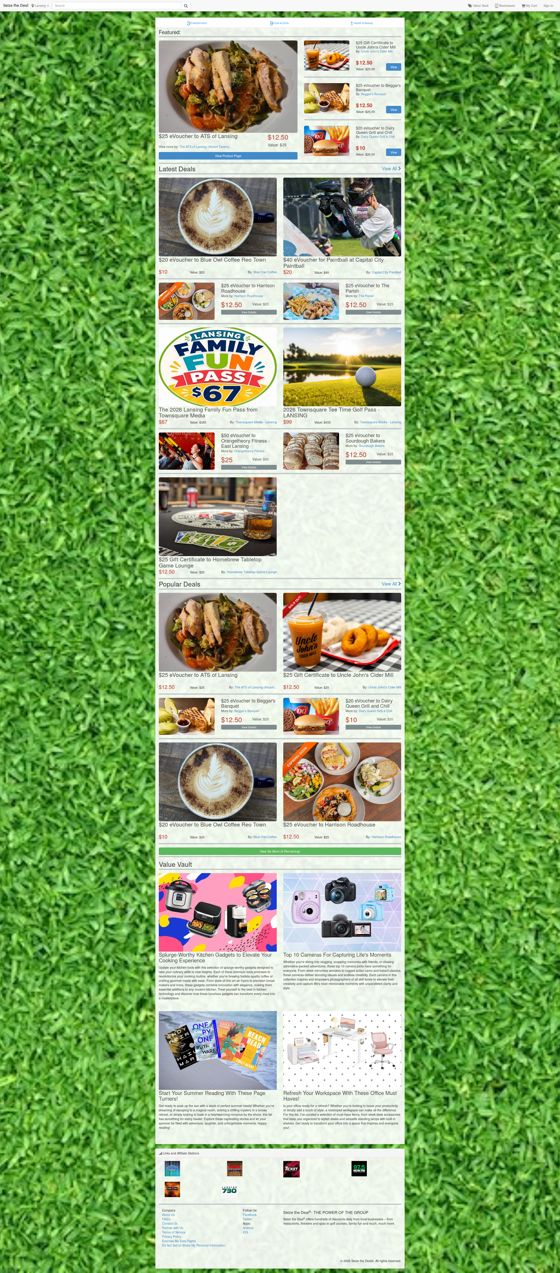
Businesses (506, 5)
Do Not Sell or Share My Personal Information (193, 1245)
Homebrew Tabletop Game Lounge (252, 571)
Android (248, 1228)
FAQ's (166, 1219)
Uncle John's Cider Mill (377, 51)
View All (390, 168)
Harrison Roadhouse (248, 296)
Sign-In (548, 5)
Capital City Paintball (386, 272)
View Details (249, 312)
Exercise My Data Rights (179, 1241)
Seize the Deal (15, 5)
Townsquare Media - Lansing (256, 422)
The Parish (366, 296)
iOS (245, 1232)
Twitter (247, 1219)
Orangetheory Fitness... (250, 451)
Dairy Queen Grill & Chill (378, 136)
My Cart (531, 5)
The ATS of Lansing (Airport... (256, 687)
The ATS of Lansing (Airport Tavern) (204, 146)
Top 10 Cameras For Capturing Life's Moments (337, 954)
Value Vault (480, 5)
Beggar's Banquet (373, 94)
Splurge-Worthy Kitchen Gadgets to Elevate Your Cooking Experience (215, 957)
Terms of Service (174, 1232)
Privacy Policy (171, 1236)
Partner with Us (172, 1228)
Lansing (40, 5)
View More (280, 851)
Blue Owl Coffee (265, 272)
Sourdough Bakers (372, 445)
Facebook (250, 1214)
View (393, 67)
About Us (168, 1214)
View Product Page (228, 156)
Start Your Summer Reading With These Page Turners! (212, 1095)
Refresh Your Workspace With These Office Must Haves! (340, 1095)
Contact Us (169, 1223)
